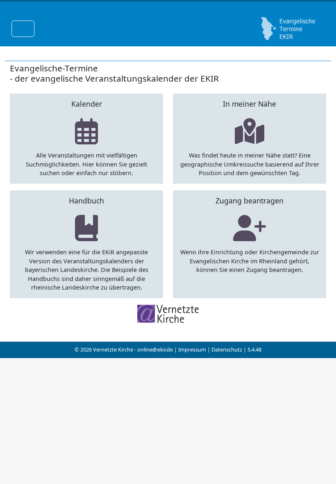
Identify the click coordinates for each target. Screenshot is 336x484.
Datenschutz (226, 349)
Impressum (192, 349)
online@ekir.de (155, 349)
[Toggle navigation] (22, 29)
